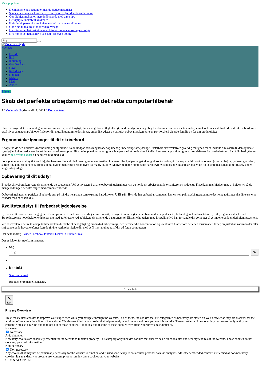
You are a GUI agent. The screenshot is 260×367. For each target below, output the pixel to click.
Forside (13, 54)
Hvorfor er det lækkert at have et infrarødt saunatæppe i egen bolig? (49, 30)
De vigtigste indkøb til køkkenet (28, 20)
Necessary (16, 332)
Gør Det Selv (17, 64)
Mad (12, 81)
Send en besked (18, 275)
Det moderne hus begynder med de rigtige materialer (40, 9)
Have (12, 67)
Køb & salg (16, 71)
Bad (11, 57)
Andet (13, 85)
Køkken (14, 74)
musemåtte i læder (21, 154)
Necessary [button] (11, 328)
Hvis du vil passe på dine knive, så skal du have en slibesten (45, 23)
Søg (11, 247)
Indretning (15, 61)
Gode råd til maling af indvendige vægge (33, 26)
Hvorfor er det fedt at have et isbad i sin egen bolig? (40, 33)
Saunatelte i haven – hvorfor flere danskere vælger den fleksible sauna (51, 13)
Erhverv (6, 91)
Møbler (13, 78)
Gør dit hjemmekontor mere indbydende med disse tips (42, 16)
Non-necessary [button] (14, 345)
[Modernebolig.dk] (13, 44)
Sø (254, 252)
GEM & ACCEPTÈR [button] (18, 359)
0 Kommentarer (55, 110)
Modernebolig (14, 110)
